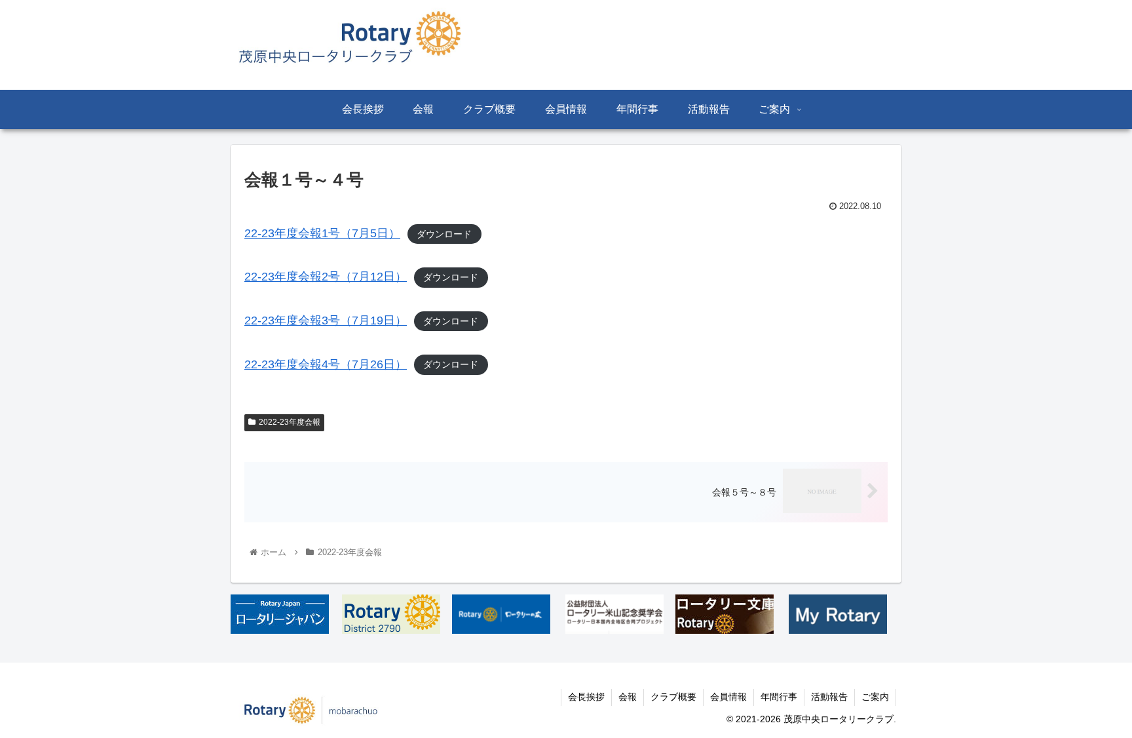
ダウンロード (444, 234)
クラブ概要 (673, 696)
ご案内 (875, 696)
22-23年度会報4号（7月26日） (325, 364)
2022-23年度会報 (289, 422)
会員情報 (728, 696)
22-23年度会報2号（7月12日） (325, 276)
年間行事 (779, 696)
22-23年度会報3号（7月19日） (325, 320)
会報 (627, 696)
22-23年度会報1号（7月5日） (322, 233)
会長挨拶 (586, 696)
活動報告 (829, 696)
